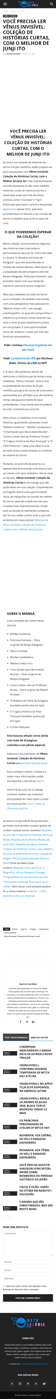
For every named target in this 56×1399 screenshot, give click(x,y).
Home (5, 11)
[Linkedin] (34, 1022)
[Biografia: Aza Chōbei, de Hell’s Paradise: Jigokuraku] (10, 1139)
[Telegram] (27, 949)
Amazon (11, 209)
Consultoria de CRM (23, 358)
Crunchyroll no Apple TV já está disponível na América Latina (36, 1087)
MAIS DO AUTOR (39, 1037)
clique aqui (39, 763)
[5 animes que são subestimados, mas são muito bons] (10, 1205)
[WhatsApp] (20, 949)
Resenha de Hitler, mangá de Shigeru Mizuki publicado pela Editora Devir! (27, 858)
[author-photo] (28, 979)
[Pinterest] (28, 1384)
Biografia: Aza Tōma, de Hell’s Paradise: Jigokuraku (34, 1153)
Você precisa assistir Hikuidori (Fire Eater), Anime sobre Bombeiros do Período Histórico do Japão (36, 1172)
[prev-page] (5, 1217)
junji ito (24, 929)
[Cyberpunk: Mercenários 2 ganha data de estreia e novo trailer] (10, 1050)
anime (14, 929)
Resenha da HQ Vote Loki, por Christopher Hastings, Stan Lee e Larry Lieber (25, 881)
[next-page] (9, 1217)
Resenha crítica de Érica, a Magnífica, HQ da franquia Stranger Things (24, 872)
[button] (5, 4)
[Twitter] (13, 949)
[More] (33, 949)
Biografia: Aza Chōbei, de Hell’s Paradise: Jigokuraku (35, 1139)
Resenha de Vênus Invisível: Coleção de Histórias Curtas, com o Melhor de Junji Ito (25, 524)
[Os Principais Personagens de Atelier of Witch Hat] (10, 1124)
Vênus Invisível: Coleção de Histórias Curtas (22, 936)
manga (33, 929)
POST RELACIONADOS (16, 1037)
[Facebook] (6, 949)
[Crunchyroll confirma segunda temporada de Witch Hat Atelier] (10, 1069)
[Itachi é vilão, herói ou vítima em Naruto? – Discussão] (10, 1190)
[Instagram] (28, 1022)
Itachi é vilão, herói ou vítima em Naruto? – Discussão (36, 1190)
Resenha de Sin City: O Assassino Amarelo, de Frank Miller (28, 834)
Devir (40, 781)
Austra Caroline (13, 54)
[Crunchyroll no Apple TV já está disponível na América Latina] (10, 1087)
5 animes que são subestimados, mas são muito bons (36, 1205)
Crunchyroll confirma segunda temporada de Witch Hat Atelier (34, 1071)
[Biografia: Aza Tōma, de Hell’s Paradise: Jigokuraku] (10, 1153)
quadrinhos (44, 929)
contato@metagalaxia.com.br (34, 1364)
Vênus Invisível (10, 933)
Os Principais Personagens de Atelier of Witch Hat (34, 1124)
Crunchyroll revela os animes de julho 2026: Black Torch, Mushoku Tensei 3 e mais (34, 1106)
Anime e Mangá (17, 11)
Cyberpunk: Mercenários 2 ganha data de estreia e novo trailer (36, 1052)
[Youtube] (44, 1384)
